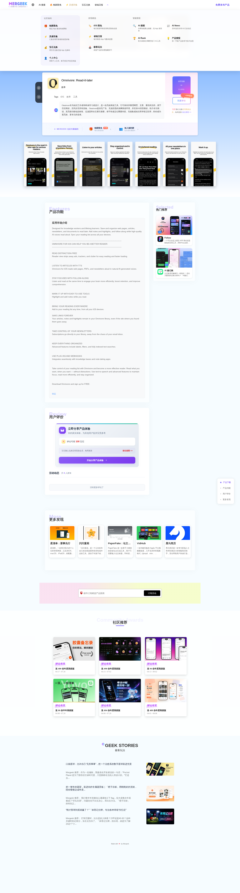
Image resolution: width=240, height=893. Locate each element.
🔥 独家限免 (55, 5)
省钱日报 (99, 5)
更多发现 (227, 499)
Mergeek (126, 844)
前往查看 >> (186, 112)
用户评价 (227, 494)
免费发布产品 (223, 5)
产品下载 (227, 482)
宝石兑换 (86, 5)
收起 (54, 394)
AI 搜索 (42, 5)
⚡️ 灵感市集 (71, 5)
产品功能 (227, 488)
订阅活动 (152, 593)
